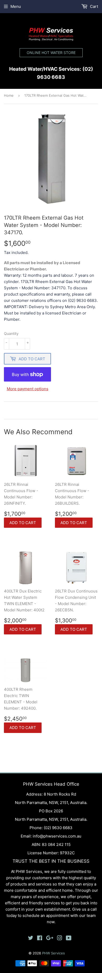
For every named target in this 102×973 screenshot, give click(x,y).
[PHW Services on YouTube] (68, 938)
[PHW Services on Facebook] (39, 938)
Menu (15, 6)
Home (9, 95)
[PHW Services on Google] (49, 938)
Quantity (11, 333)
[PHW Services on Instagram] (59, 938)
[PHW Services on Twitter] (30, 938)
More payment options (27, 388)
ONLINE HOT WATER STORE (51, 52)
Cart (93, 6)
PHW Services (53, 953)
